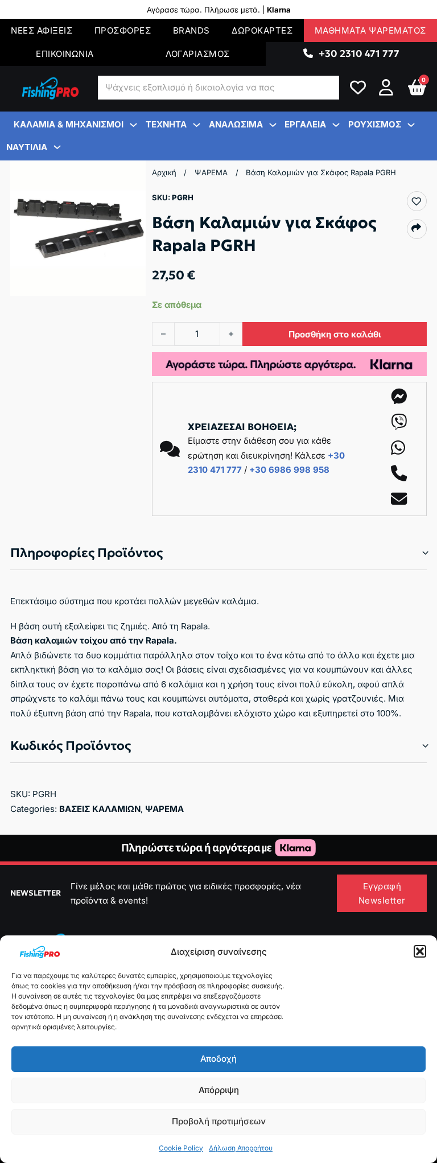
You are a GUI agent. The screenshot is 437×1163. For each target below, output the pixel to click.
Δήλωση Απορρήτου (241, 1148)
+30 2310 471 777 (359, 53)
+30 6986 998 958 (289, 469)
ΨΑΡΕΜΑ (211, 172)
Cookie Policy (181, 1148)
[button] (420, 951)
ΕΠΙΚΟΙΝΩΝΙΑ (65, 53)
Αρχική (164, 172)
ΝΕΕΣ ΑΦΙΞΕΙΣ (41, 30)
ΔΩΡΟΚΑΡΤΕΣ (262, 30)
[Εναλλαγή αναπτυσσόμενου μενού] (308, 54)
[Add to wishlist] (416, 202)
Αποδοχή (218, 1058)
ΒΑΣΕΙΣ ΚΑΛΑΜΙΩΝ (100, 808)
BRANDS (191, 30)
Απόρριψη (219, 1089)
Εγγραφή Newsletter (382, 893)
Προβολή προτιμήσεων (219, 1121)
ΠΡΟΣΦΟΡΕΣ (122, 30)
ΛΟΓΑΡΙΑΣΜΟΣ (198, 53)
